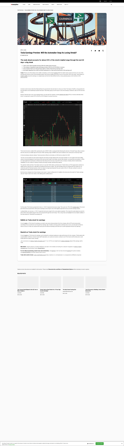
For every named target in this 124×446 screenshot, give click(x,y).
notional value (76, 207)
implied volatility (24, 76)
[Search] (111, 4)
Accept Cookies (99, 443)
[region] (62, 443)
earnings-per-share (64, 94)
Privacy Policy (12, 444)
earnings (56, 73)
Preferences (91, 443)
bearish (26, 235)
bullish (25, 223)
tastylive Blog (20, 10)
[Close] (122, 443)
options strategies (65, 241)
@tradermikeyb (41, 248)
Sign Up (105, 1)
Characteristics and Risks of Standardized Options (60, 269)
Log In (110, 1)
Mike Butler (25, 55)
